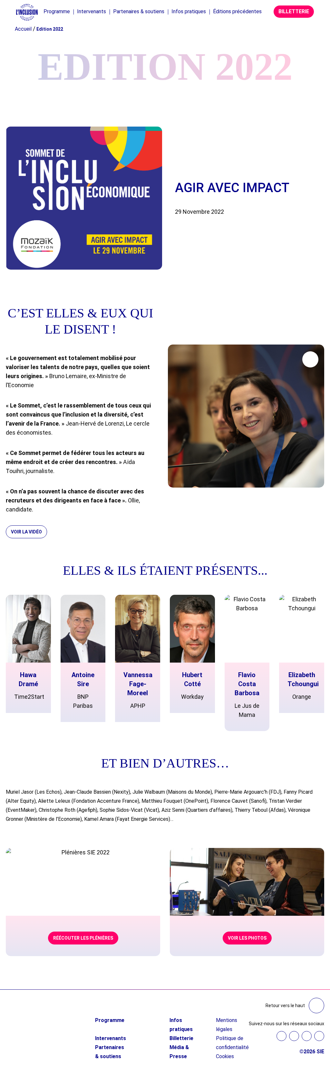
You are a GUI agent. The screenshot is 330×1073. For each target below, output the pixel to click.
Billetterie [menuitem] (181, 1038)
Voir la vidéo (26, 531)
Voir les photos (247, 938)
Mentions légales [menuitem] (226, 1024)
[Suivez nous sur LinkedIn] (294, 1036)
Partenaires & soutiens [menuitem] (138, 11)
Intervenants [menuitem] (91, 11)
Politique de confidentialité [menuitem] (232, 1042)
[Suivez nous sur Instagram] (281, 1036)
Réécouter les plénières (83, 938)
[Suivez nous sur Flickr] (319, 1036)
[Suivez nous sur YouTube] (307, 1036)
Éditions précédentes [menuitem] (237, 11)
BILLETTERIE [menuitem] (293, 11)
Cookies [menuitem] (225, 1056)
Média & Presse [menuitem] (179, 1051)
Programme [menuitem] (57, 11)
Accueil (23, 29)
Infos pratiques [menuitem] (188, 11)
